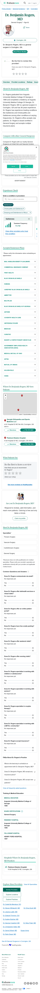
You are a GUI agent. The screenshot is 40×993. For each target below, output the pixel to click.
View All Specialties (30, 884)
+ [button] (5, 395)
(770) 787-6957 (28, 430)
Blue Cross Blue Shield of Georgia (17, 306)
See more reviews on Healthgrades (20, 485)
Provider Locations (18, 82)
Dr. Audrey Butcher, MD (10, 919)
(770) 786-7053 (28, 444)
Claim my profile (20, 518)
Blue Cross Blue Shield (13, 278)
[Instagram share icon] (28, 984)
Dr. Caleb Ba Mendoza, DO (12, 904)
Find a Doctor (6, 9)
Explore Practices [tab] (12, 899)
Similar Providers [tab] (11, 890)
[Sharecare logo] (20, 982)
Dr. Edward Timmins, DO (11, 915)
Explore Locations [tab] (12, 894)
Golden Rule (9, 370)
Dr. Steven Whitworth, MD (11, 908)
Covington (34, 9)
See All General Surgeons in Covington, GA (16, 941)
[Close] (36, 147)
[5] (25, 73)
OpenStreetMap (27, 414)
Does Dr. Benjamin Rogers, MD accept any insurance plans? (18, 773)
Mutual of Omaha (10, 365)
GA (28, 9)
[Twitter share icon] (33, 984)
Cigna (6, 376)
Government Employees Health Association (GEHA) (15, 347)
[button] (28, 571)
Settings (19, 170)
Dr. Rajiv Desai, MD (9, 934)
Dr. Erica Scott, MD (30, 908)
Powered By (5, 945)
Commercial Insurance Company (16, 267)
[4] (22, 73)
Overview (6, 82)
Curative (7, 334)
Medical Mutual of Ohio (13, 353)
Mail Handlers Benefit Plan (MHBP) (17, 261)
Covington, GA (21, 40)
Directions (12, 430)
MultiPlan (8, 301)
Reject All (13, 166)
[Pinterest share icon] (36, 984)
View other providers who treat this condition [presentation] (16, 232)
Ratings (29, 82)
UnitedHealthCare (11, 323)
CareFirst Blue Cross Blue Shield (16, 289)
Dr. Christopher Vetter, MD (11, 927)
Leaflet (20, 414)
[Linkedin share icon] (30, 984)
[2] (16, 73)
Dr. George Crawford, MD (11, 923)
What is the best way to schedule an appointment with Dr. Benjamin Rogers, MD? (19, 765)
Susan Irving (25, 930)
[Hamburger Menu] (5, 2)
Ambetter (7, 295)
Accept (26, 166)
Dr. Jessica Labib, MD (10, 912)
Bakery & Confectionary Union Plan (17, 340)
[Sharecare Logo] (13, 2)
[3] (19, 73)
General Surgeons (19, 9)
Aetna (6, 359)
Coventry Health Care (12, 317)
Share (27, 27)
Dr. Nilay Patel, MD (29, 923)
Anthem (7, 312)
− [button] (5, 398)
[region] (20, 160)
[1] (13, 73)
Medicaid (7, 329)
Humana (7, 284)
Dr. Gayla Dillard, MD (10, 930)
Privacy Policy (12, 159)
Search (24, 3)
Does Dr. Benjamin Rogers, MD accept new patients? (18, 781)
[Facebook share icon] (25, 984)
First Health (9, 273)
